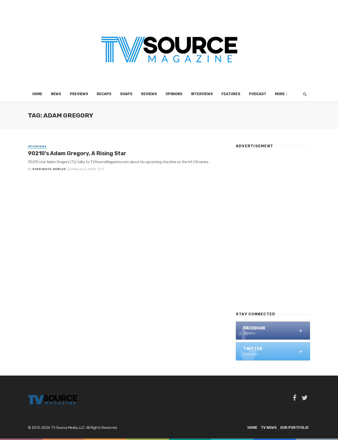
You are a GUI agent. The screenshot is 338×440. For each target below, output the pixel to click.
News (56, 94)
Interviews (202, 94)
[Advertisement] (273, 227)
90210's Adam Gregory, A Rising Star (77, 153)
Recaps (104, 94)
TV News (269, 428)
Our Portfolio (294, 428)
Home (37, 94)
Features (230, 94)
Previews (79, 94)
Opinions (174, 94)
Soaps (126, 94)
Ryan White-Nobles (49, 169)
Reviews (149, 94)
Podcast (257, 94)
